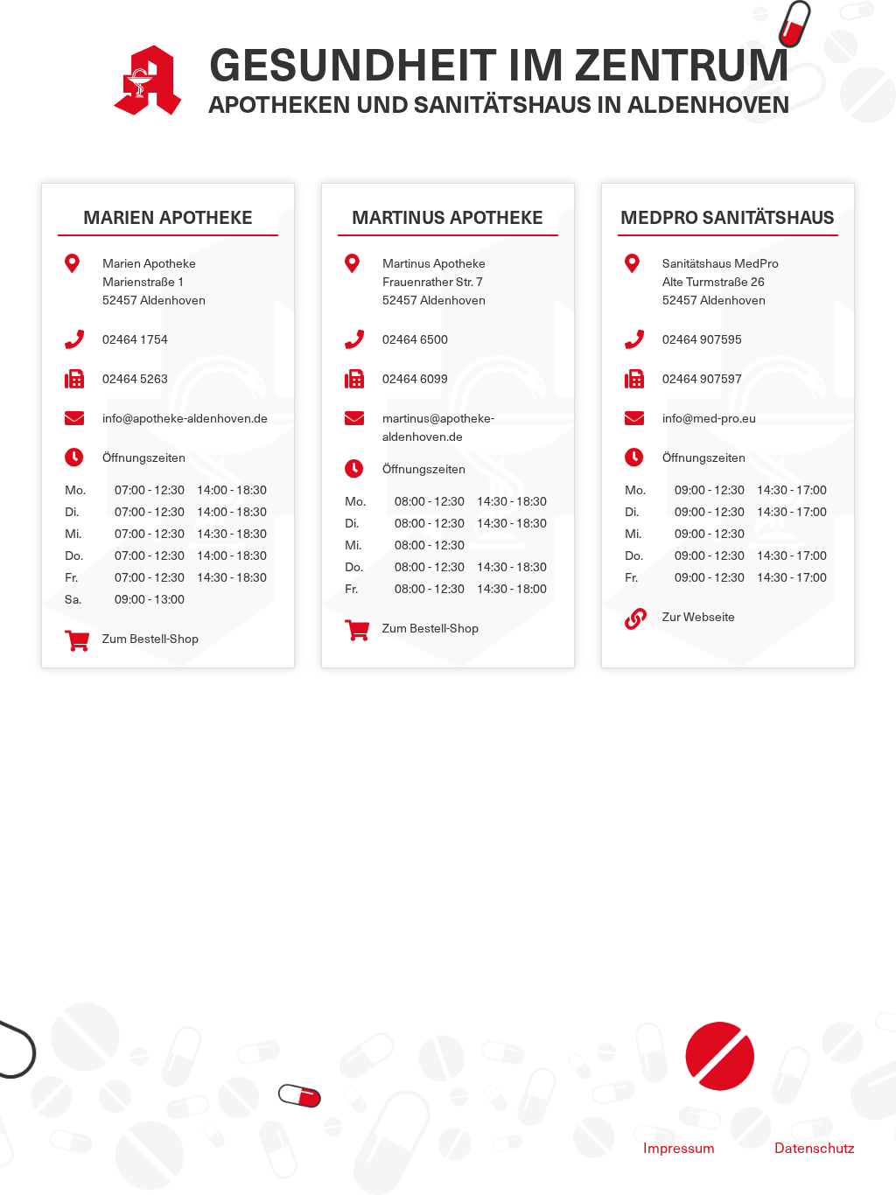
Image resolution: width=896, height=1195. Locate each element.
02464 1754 (135, 339)
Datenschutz (814, 1146)
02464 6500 (415, 339)
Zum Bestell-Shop (150, 638)
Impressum (679, 1146)
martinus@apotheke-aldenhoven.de (438, 427)
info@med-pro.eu (709, 418)
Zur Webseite (698, 616)
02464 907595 (702, 339)
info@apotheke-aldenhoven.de (185, 418)
